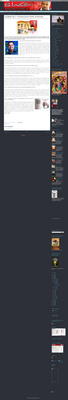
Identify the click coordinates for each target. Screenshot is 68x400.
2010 (53, 302)
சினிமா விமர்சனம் (21, 11)
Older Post (47, 131)
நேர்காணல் (13, 11)
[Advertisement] (58, 209)
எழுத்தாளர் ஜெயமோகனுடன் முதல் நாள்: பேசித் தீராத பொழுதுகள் (59, 179)
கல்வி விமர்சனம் (54, 43)
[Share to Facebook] (20, 122)
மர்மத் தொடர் (53, 62)
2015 (53, 275)
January (55, 298)
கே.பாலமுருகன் (59, 119)
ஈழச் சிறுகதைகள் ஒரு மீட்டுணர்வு (56, 36)
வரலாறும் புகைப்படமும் (55, 65)
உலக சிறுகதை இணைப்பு (55, 37)
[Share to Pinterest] (21, 122)
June (54, 292)
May (54, 293)
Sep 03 (55, 286)
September (55, 281)
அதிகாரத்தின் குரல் (54, 30)
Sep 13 (55, 282)
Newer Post (7, 131)
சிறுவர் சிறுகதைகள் (54, 53)
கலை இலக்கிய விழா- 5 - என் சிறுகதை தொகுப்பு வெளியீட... (57, 284)
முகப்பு (5, 11)
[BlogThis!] (18, 122)
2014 (53, 276)
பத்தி (52, 59)
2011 (53, 301)
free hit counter (55, 311)
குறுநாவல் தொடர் (54, 46)
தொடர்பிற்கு (9, 11)
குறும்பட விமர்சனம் (54, 47)
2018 (53, 274)
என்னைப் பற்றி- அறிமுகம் (27, 11)
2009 (53, 303)
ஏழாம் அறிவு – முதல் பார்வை (60, 159)
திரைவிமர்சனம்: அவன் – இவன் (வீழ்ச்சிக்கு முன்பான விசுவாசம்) (59, 139)
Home (27, 131)
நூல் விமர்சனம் (54, 56)
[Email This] (17, 122)
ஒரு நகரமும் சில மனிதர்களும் (56, 40)
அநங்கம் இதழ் (54, 31)
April (54, 294)
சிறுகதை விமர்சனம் (54, 50)
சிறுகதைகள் (17, 11)
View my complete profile (55, 126)
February (55, 297)
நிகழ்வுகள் (53, 55)
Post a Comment (8, 128)
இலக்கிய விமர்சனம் (54, 34)
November (55, 280)
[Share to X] (19, 122)
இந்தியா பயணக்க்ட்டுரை (55, 33)
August (55, 289)
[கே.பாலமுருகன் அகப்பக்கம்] (55, 381)
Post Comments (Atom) (29, 135)
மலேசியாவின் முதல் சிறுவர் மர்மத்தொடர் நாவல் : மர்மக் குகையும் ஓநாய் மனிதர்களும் (60, 153)
